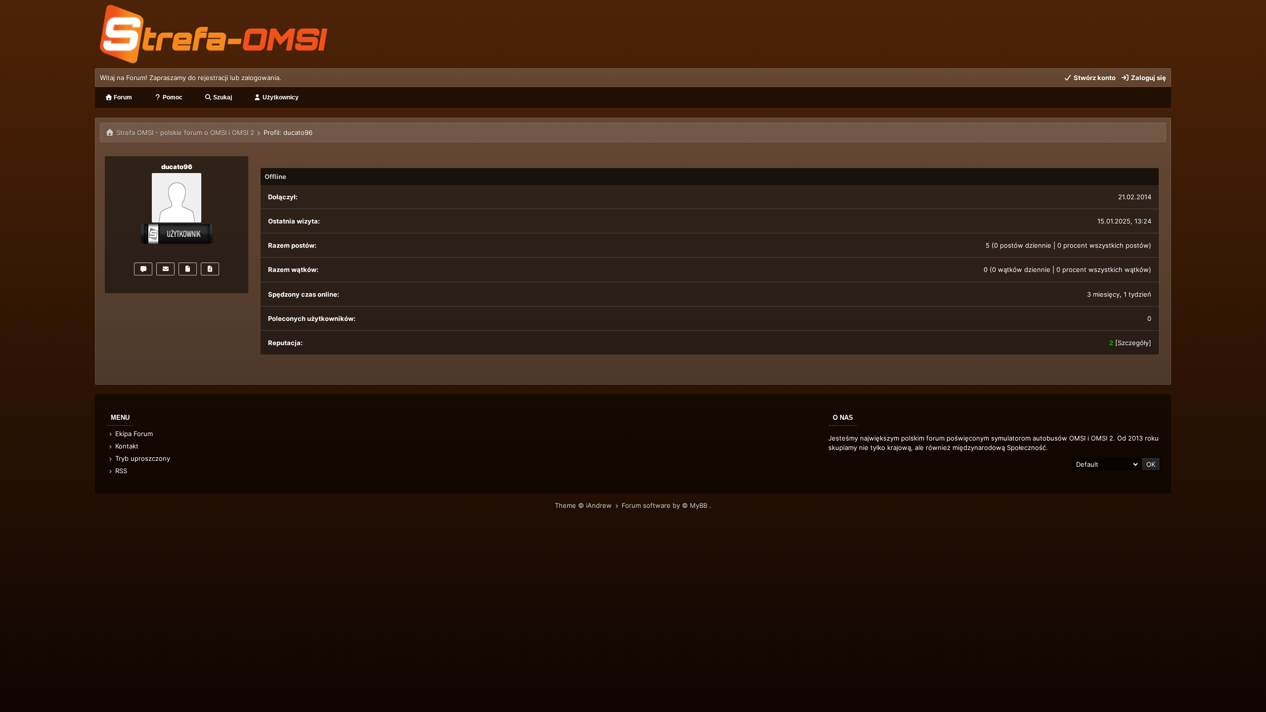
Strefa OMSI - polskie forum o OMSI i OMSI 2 (185, 132)
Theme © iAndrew (584, 505)
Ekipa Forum (133, 434)
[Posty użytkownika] (188, 269)
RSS (120, 471)
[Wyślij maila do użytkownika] (165, 269)
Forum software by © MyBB (665, 505)
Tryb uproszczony (141, 458)
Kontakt (125, 446)
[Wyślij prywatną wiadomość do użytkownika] (143, 269)
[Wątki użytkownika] (210, 269)
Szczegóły (1133, 343)
